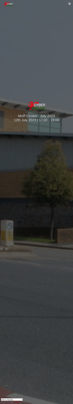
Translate (16, 402)
